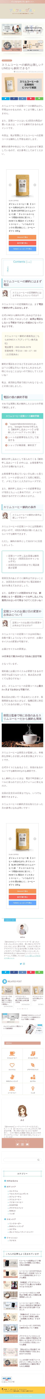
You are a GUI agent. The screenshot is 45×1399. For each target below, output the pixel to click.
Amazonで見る (22, 237)
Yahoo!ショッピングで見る (22, 249)
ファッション (12, 1238)
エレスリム (13, 1191)
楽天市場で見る (22, 243)
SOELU (12, 1211)
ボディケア (11, 1187)
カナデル (12, 1229)
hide (28, 262)
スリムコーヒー (7, 60)
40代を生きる (12, 1181)
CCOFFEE (13, 1205)
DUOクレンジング (16, 1226)
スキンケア (11, 1219)
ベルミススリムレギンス (18, 1194)
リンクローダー (15, 1223)
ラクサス (12, 1240)
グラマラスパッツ (16, 1208)
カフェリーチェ (15, 1197)
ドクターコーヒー (16, 1202)
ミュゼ (12, 1214)
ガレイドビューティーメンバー (21, 1232)
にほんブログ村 (8, 1382)
